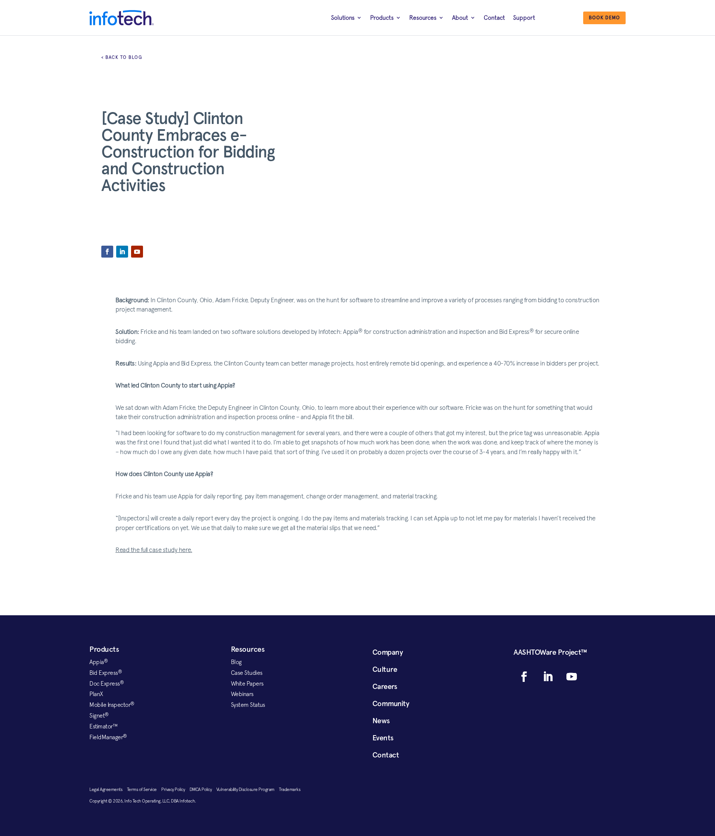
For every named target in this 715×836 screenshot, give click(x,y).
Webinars (242, 693)
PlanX (96, 693)
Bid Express (105, 672)
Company (387, 652)
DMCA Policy (203, 789)
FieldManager (108, 737)
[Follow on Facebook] (107, 252)
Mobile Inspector (111, 704)
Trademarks (289, 789)
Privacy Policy (175, 789)
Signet (99, 715)
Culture (384, 669)
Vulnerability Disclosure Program (247, 789)
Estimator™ (103, 726)
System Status (248, 704)
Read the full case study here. (153, 549)
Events (383, 737)
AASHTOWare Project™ (550, 652)
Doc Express (106, 683)
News (381, 720)
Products (382, 17)
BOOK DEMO (604, 17)
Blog (236, 661)
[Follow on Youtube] (137, 252)
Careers (384, 686)
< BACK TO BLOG (121, 57)
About (460, 17)
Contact (494, 17)
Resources (422, 17)
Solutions (343, 17)
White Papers (247, 683)
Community (390, 703)
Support (524, 17)
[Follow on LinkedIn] (122, 252)
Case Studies (247, 672)
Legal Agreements (108, 789)
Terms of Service (144, 789)
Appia (98, 661)
